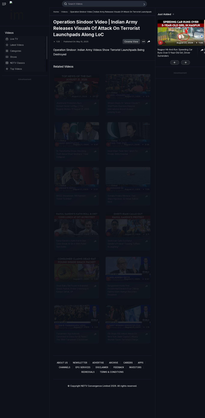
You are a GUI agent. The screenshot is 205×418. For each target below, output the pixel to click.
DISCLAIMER (102, 367)
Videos (9, 32)
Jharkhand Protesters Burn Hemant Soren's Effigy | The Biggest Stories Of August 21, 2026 (72, 106)
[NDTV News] (17, 13)
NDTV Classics (17, 63)
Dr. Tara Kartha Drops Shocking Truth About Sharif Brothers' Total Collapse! (72, 154)
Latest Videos (17, 45)
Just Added (164, 14)
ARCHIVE (113, 362)
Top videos (16, 69)
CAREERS (128, 362)
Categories (15, 51)
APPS (140, 362)
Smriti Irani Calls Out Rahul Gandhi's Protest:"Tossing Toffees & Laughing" (124, 243)
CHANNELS (64, 367)
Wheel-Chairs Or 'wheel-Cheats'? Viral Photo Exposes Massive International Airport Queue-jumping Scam (124, 107)
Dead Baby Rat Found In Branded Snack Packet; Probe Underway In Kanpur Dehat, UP (72, 288)
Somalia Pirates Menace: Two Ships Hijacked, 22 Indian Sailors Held (123, 198)
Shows (13, 57)
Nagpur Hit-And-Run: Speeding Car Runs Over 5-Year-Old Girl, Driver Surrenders (175, 52)
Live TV (14, 39)
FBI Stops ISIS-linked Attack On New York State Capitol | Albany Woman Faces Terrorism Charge (123, 336)
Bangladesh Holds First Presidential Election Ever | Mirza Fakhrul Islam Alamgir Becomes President (123, 290)
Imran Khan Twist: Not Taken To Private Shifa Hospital (123, 152)
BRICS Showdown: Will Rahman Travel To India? (71, 197)
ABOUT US (62, 362)
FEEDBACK (118, 367)
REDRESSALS (88, 372)
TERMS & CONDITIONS (112, 372)
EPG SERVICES (82, 367)
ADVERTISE (98, 362)
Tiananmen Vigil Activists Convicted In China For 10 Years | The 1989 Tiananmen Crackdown (72, 336)
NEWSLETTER (80, 362)
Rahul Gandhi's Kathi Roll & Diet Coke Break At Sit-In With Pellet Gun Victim (71, 243)
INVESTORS (135, 367)
